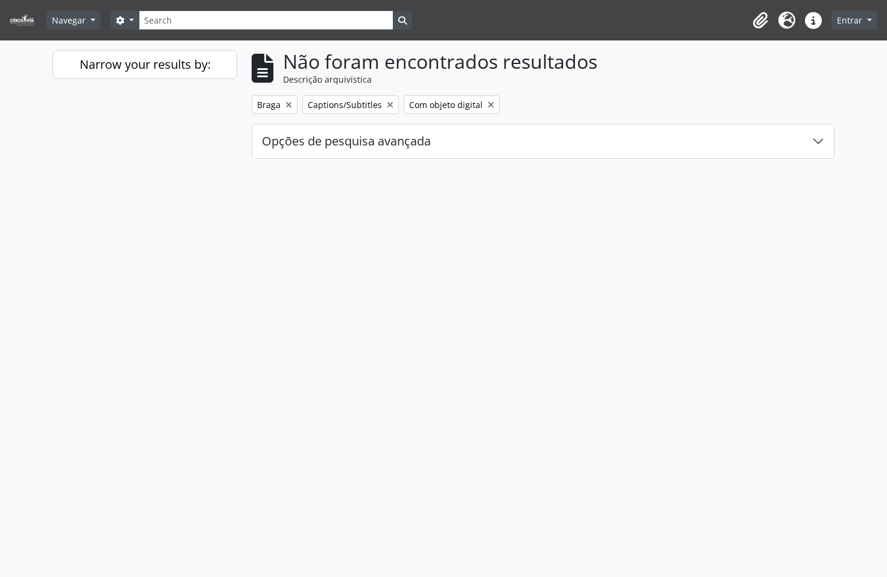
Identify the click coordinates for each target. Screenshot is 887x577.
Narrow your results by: (145, 64)
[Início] (26, 20)
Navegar (70, 20)
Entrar (851, 20)
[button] (760, 20)
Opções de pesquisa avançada (346, 141)
